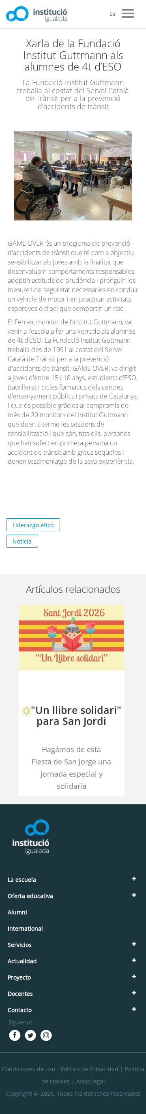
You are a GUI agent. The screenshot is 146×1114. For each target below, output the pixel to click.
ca (113, 14)
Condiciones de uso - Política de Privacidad (60, 1069)
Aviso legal (90, 1081)
